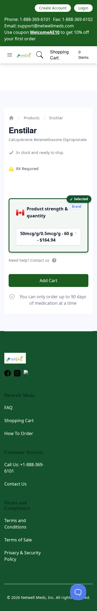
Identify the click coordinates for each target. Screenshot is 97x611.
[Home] (11, 118)
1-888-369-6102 (77, 19)
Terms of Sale (18, 540)
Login (83, 7)
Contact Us (15, 484)
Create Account (53, 7)
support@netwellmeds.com (46, 26)
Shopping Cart (19, 420)
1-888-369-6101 (35, 19)
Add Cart (48, 280)
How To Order (18, 433)
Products (32, 117)
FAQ (8, 408)
